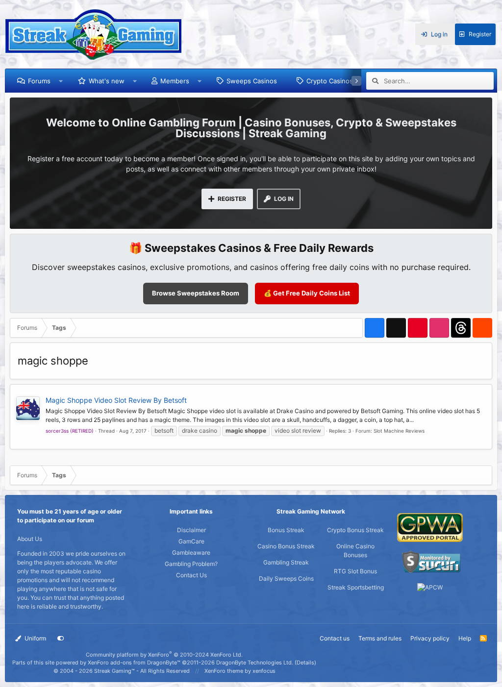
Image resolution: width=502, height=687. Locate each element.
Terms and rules (380, 638)
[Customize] (61, 638)
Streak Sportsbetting (355, 587)
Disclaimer (191, 530)
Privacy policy (430, 638)
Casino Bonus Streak (286, 546)
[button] (61, 81)
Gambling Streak (286, 562)
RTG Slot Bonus (355, 571)
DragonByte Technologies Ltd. (254, 662)
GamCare (191, 541)
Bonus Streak (286, 530)
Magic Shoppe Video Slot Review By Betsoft (116, 400)
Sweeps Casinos (251, 81)
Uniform (34, 638)
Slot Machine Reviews (399, 431)
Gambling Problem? (191, 563)
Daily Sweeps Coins (286, 578)
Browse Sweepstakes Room (195, 293)
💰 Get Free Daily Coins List (307, 293)
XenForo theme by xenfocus (240, 670)
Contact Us (191, 575)
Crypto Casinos (329, 81)
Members (174, 81)
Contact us (335, 638)
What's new (107, 81)
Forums (39, 81)
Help (464, 638)
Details (305, 662)
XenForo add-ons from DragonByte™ (134, 662)
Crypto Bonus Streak (355, 530)
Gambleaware (191, 552)
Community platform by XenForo (164, 654)
